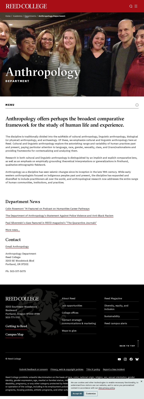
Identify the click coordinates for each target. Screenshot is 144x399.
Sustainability (112, 316)
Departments (30, 16)
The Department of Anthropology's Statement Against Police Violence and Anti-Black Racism (59, 216)
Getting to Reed (16, 326)
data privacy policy (106, 388)
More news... (12, 230)
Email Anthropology (17, 246)
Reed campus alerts (115, 323)
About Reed (68, 298)
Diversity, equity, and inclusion (116, 307)
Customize (91, 394)
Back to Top (127, 346)
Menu (9, 105)
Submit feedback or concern (33, 369)
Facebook (131, 359)
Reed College (26, 6)
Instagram (125, 359)
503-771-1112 (12, 317)
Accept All (77, 394)
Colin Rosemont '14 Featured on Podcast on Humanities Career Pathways (47, 209)
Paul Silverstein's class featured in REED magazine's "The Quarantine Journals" (51, 223)
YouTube (119, 359)
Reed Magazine (113, 298)
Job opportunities (72, 305)
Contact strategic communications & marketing (79, 322)
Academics (17, 16)
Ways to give (69, 331)
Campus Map (14, 334)
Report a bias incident (114, 369)
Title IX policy (93, 369)
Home (8, 16)
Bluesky (137, 359)
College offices (70, 313)
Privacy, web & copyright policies (66, 369)
